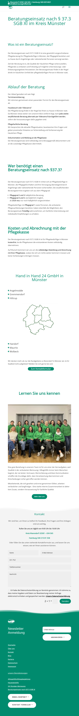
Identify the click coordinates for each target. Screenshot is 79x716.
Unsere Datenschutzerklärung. (58, 596)
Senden (65, 601)
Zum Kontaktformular (41, 368)
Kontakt (11, 652)
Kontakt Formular (21, 705)
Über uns (11, 649)
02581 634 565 (24, 2)
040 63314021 (45, 2)
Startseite (11, 645)
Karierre (11, 659)
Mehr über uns (39, 496)
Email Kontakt (19, 697)
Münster (39, 279)
